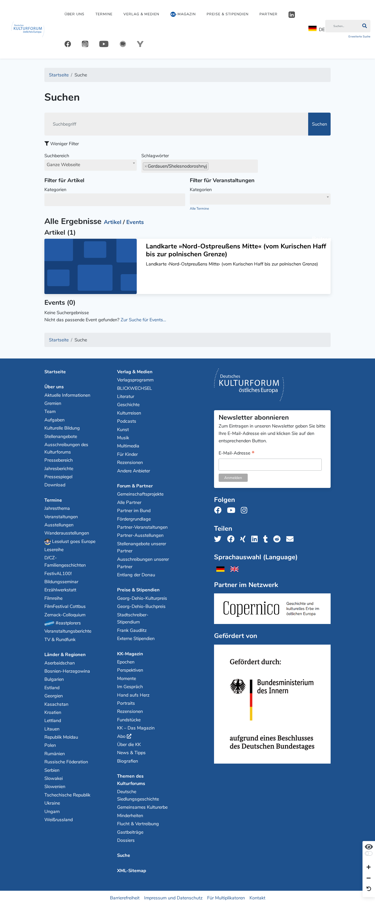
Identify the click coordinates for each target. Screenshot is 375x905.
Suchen (319, 124)
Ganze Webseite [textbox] (63, 165)
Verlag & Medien (141, 14)
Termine (103, 14)
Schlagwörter (155, 156)
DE (322, 29)
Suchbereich (62, 160)
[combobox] (90, 165)
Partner (268, 14)
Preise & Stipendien (227, 14)
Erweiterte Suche (359, 36)
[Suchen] (364, 26)
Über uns (74, 14)
